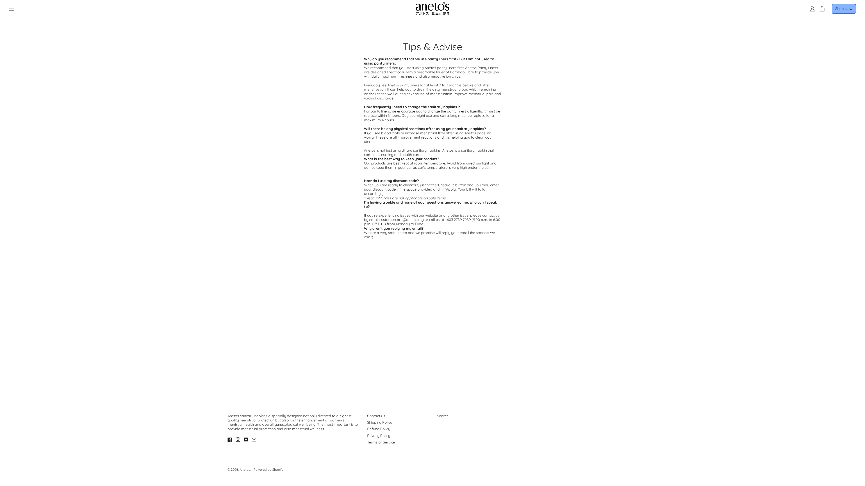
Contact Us (376, 416)
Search (442, 416)
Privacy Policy (378, 435)
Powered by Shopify (268, 470)
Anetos (245, 470)
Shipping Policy (379, 422)
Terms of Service (381, 442)
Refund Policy (378, 429)
